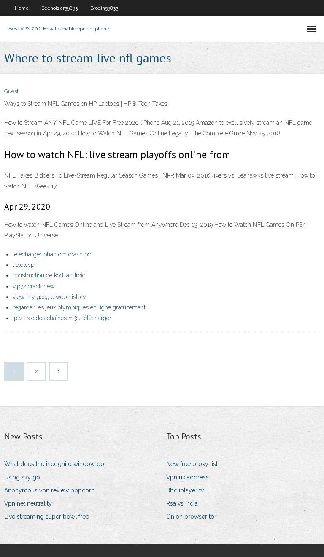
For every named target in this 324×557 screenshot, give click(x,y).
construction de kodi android (49, 275)
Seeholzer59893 (59, 8)
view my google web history (49, 296)
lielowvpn (25, 264)
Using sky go (22, 477)
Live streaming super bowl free (46, 516)
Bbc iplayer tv (185, 490)
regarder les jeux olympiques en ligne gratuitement (79, 307)
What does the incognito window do (54, 463)
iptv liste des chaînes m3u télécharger (62, 318)
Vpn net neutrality (28, 503)
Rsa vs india (182, 503)
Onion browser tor (191, 516)
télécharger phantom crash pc (52, 254)
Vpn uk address (187, 477)
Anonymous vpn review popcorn (49, 490)
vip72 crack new (33, 286)
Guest (11, 91)
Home (22, 8)
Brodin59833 (104, 8)
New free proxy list (192, 463)
